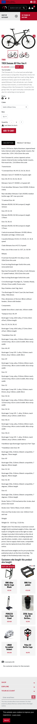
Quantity (5, 122)
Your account (8, 691)
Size (3, 112)
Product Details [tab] (24, 143)
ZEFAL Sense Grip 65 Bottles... (27, 615)
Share (3, 98)
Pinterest (9, 98)
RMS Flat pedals (27, 583)
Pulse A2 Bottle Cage (27, 646)
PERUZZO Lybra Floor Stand (9, 615)
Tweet (6, 98)
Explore (5, 686)
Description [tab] (8, 143)
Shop (4, 682)
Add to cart (8, 130)
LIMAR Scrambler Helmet (9, 647)
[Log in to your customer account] (29, 8)
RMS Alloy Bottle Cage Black (9, 584)
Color (4, 102)
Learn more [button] (16, 715)
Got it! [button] (6, 720)
